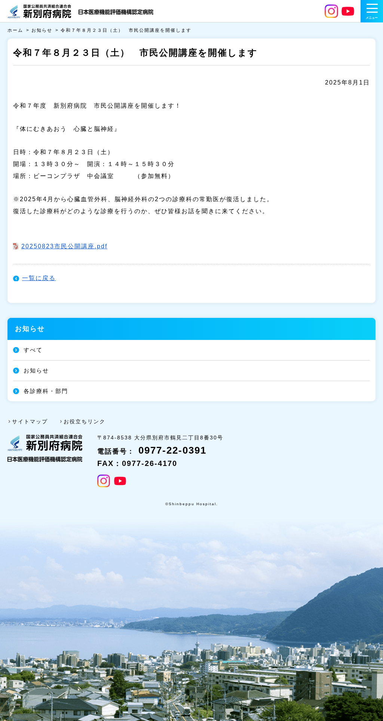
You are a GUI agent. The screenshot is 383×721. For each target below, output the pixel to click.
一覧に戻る (39, 278)
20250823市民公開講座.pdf (64, 246)
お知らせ (41, 30)
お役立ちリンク (84, 421)
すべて (33, 350)
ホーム (15, 30)
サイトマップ (30, 421)
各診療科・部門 (46, 391)
